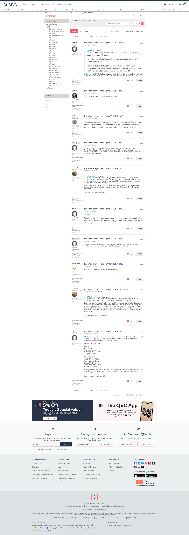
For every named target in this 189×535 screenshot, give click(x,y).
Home (104, 10)
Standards (49, 108)
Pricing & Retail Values (54, 525)
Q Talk (53, 81)
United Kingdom (127, 525)
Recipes (54, 51)
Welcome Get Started (58, 31)
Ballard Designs (94, 506)
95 (77, 201)
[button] (165, 4)
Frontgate (104, 506)
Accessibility (47, 531)
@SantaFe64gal (95, 297)
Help (141, 16)
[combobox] (102, 4)
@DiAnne (91, 50)
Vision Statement (37, 531)
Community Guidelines (39, 525)
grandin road (120, 506)
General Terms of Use (100, 509)
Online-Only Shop (36, 10)
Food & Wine (133, 10)
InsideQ (54, 33)
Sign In (135, 16)
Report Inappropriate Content (77, 80)
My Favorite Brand (56, 29)
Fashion (66, 10)
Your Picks (6, 10)
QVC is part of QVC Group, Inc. (74, 506)
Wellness (54, 62)
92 (77, 108)
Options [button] (141, 43)
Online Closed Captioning (70, 525)
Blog (59, 467)
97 (77, 256)
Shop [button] (24, 4)
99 (77, 323)
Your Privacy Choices (38, 528)
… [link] (85, 36)
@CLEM (87, 96)
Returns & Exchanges (39, 478)
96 (77, 230)
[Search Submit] (153, 4)
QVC (45, 13)
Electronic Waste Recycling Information (82, 528)
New (14, 10)
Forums (60, 13)
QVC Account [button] (105, 444)
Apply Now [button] (147, 444)
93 (77, 134)
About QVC (87, 463)
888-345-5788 (37, 463)
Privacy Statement (87, 509)
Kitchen (122, 10)
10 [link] (91, 36)
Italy (114, 525)
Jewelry (82, 10)
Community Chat (56, 75)
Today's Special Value (58, 35)
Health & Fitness (146, 10)
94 (77, 160)
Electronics (113, 10)
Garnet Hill (111, 506)
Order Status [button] (84, 444)
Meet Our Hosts (63, 471)
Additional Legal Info (85, 525)
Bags (97, 10)
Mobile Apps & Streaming (66, 478)
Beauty (74, 10)
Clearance (48, 10)
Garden (58, 10)
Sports (53, 64)
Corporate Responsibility (91, 474)
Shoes (90, 10)
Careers (111, 471)
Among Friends (56, 77)
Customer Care (56, 86)
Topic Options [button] (84, 31)
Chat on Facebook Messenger (42, 474)
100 (78, 383)
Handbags (55, 42)
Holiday (54, 55)
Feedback (61, 482)
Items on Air (45, 4)
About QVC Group (89, 467)
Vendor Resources (114, 463)
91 (77, 83)
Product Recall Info (38, 482)
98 (77, 281)
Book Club (66, 13)
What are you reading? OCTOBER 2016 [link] (82, 13)
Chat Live (35, 467)
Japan (119, 525)
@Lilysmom (88, 214)
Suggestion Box (56, 83)
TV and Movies (56, 66)
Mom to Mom (55, 73)
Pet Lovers (55, 70)
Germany (109, 525)
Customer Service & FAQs (41, 471)
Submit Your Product (115, 467)
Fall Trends (23, 10)
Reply (139, 81)
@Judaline (88, 122)
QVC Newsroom (88, 471)
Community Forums (64, 463)
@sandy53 (92, 176)
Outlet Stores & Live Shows (67, 474)
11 (94, 36)
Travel (53, 79)
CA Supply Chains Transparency (59, 528)
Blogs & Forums (52, 13)
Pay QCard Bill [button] (127, 444)
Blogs (51, 88)
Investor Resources (90, 478)
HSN (86, 506)
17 (101, 36)
